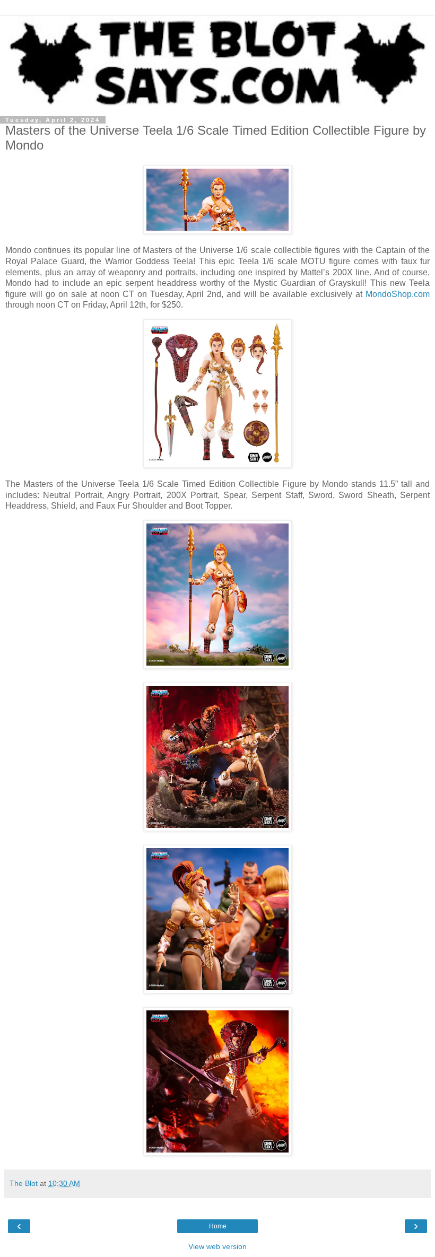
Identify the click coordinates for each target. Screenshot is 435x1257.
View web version (217, 1246)
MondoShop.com (398, 294)
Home (218, 1226)
